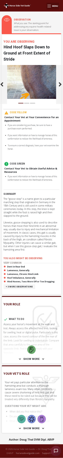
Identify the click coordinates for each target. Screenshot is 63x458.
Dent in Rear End (16, 266)
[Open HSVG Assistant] (56, 451)
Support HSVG (49, 453)
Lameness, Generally (18, 270)
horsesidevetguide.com (27, 453)
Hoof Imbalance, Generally (21, 277)
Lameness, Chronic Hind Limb (22, 274)
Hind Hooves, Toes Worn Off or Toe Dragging (30, 281)
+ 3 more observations (19, 286)
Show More (31, 359)
